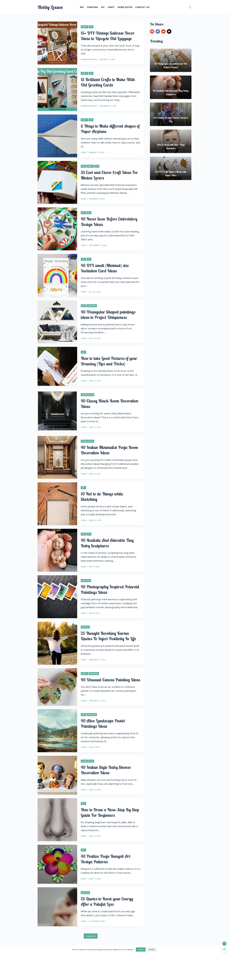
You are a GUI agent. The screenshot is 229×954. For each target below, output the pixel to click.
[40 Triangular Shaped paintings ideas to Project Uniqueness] (57, 321)
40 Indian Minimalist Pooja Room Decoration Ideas (109, 450)
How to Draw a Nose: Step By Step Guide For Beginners (110, 812)
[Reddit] (163, 31)
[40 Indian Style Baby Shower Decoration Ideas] (57, 775)
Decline (151, 949)
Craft (111, 7)
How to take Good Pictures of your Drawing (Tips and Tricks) (109, 361)
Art (82, 7)
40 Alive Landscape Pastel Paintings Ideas (103, 723)
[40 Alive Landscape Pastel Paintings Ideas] (57, 730)
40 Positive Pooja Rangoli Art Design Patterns (105, 859)
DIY (103, 7)
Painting (92, 7)
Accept (140, 949)
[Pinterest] (152, 31)
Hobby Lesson (50, 7)
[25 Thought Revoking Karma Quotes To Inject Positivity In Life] (57, 643)
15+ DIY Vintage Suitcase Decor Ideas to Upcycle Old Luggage (107, 35)
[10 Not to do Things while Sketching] (57, 503)
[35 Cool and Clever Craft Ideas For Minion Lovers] (57, 182)
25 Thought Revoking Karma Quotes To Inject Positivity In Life (108, 636)
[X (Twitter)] (169, 31)
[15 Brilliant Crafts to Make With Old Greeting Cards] (57, 89)
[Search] (190, 7)
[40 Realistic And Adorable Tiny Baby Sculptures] (57, 550)
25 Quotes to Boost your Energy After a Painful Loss (107, 901)
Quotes (85, 627)
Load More (90, 936)
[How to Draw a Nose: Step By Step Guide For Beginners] (57, 819)
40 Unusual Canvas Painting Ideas (110, 679)
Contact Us (142, 7)
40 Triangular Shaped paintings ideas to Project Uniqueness (108, 314)
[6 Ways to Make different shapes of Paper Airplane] (57, 136)
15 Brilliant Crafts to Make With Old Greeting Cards (108, 82)
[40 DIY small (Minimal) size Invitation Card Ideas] (57, 275)
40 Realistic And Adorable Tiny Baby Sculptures (107, 543)
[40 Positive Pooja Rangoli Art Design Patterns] (57, 864)
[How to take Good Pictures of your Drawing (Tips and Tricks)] (57, 366)
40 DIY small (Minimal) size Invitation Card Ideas (105, 268)
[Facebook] (158, 31)
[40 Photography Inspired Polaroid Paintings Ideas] (57, 596)
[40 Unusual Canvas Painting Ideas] (57, 687)
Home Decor (124, 7)
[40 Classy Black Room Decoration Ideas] (57, 410)
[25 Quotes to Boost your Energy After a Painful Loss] (57, 906)
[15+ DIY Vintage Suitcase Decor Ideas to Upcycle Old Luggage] (57, 43)
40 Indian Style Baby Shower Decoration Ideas (106, 770)
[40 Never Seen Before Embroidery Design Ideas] (57, 228)
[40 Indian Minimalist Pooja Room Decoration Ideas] (57, 457)
